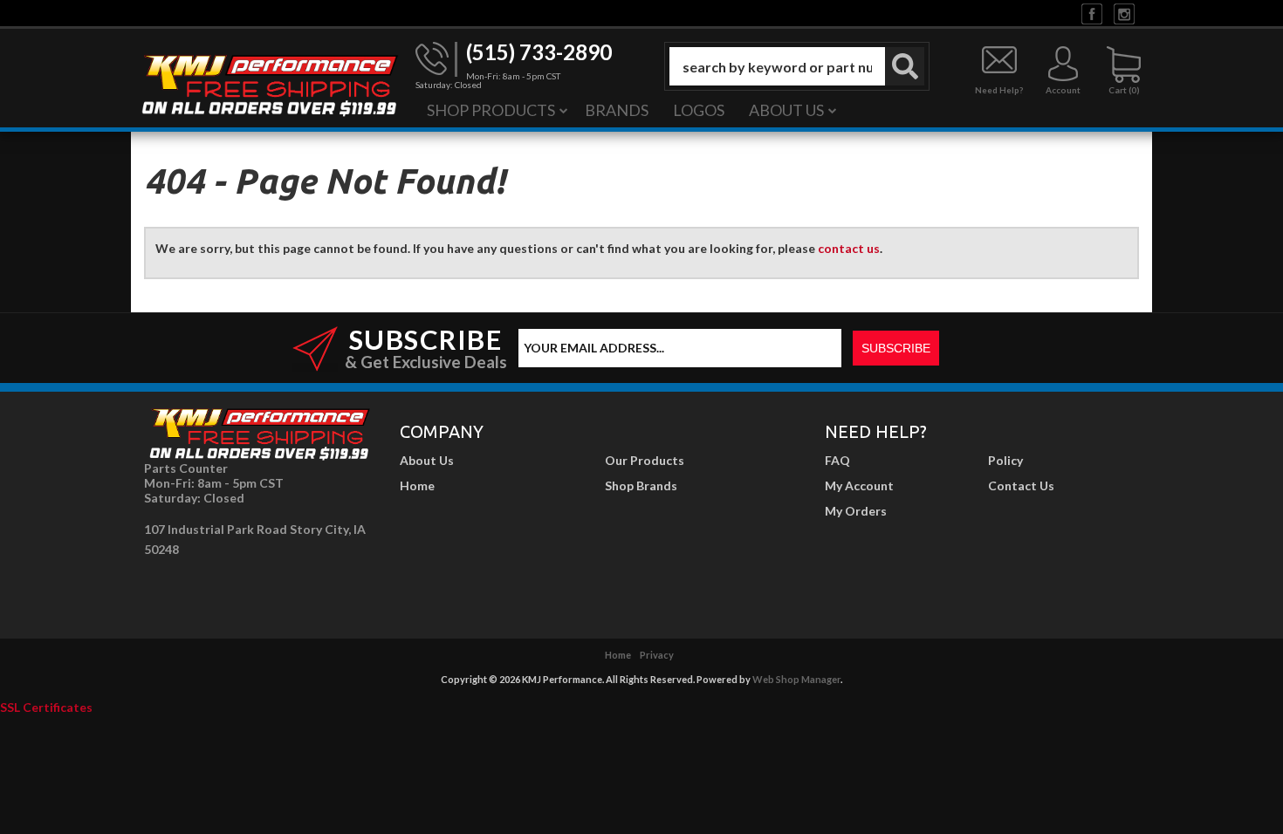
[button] (796, 66)
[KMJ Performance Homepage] (269, 83)
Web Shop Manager (796, 679)
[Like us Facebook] (1091, 12)
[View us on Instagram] (1124, 12)
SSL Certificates (46, 707)
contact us (849, 248)
